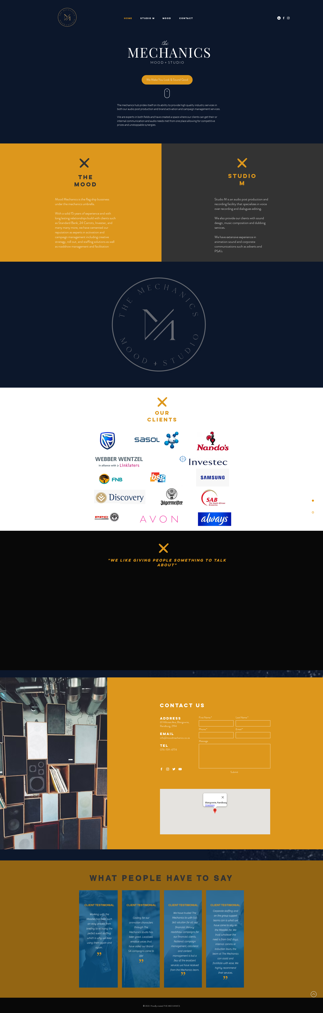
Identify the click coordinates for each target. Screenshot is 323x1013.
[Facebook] (283, 18)
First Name (204, 717)
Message (203, 741)
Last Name (241, 717)
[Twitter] (174, 769)
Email (239, 729)
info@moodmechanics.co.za (175, 738)
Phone (202, 729)
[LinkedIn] (279, 18)
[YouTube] (180, 769)
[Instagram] (288, 18)
